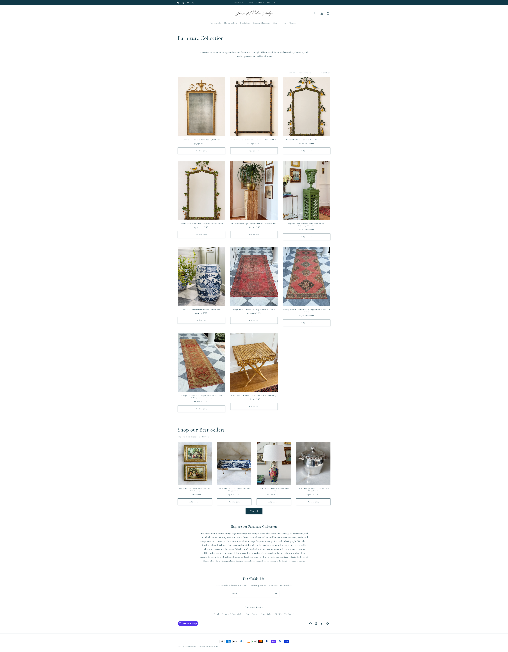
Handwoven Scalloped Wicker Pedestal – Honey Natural (254, 223)
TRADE (278, 614)
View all (254, 511)
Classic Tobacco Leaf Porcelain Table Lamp (274, 489)
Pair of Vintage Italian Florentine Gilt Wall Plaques (194, 489)
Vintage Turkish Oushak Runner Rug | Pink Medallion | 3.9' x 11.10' (306, 310)
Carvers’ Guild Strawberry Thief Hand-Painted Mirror (201, 223)
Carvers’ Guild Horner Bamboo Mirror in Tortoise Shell (254, 140)
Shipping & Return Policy (232, 614)
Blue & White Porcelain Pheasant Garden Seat (201, 309)
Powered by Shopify (214, 646)
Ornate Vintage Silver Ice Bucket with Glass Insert (313, 489)
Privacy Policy (266, 614)
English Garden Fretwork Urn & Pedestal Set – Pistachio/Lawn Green (306, 224)
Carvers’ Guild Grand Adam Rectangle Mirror (201, 140)
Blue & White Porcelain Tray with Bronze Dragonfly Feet (234, 489)
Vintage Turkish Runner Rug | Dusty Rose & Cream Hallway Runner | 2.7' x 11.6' (201, 396)
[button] (276, 23)
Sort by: (292, 72)
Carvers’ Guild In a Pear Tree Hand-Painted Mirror (306, 140)
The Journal (289, 614)
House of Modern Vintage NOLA (195, 646)
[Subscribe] (276, 593)
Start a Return (252, 614)
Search (216, 614)
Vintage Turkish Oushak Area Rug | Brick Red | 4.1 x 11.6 (254, 309)
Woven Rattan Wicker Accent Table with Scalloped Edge (254, 395)
